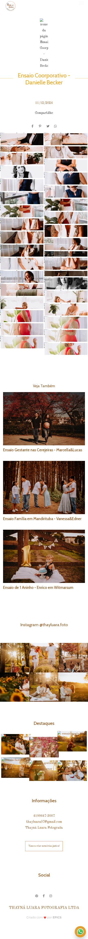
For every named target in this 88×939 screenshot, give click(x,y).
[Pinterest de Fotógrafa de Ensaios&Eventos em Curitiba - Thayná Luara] (37, 895)
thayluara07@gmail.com (44, 822)
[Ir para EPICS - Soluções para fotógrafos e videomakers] (44, 917)
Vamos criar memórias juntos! (44, 846)
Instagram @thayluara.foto (44, 624)
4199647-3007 (44, 816)
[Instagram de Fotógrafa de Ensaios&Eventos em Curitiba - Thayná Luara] (51, 895)
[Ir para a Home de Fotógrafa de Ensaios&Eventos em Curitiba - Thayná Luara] (11, 6)
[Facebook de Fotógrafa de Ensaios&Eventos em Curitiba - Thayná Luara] (44, 895)
